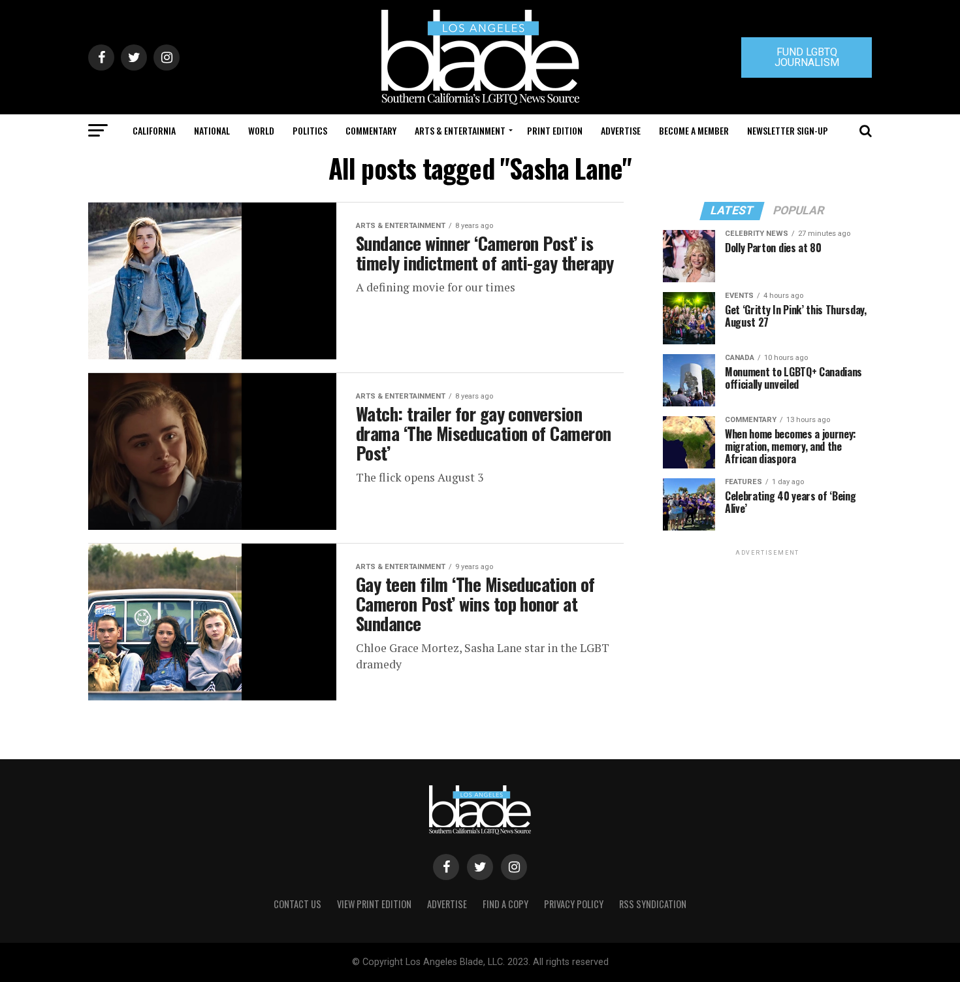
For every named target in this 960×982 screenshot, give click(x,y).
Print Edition (555, 130)
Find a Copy (505, 904)
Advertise (621, 130)
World (261, 130)
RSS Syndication (652, 904)
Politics (310, 130)
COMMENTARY (370, 130)
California (154, 130)
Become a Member (694, 130)
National (212, 130)
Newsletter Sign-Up (787, 130)
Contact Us (297, 904)
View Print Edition (374, 904)
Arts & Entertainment (460, 130)
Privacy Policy (573, 904)
